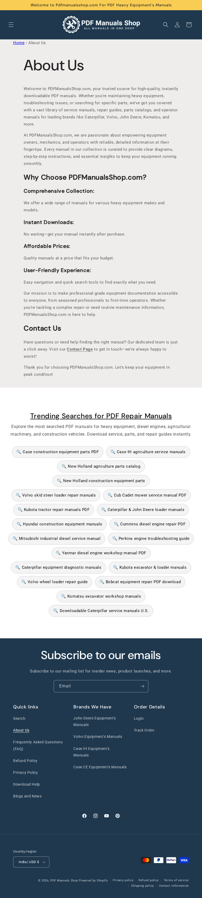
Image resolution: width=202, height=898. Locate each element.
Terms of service (176, 880)
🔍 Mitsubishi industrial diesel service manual (57, 538)
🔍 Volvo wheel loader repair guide (54, 581)
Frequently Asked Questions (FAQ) (38, 745)
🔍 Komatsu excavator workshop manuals (101, 596)
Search (19, 718)
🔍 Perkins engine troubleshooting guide (151, 538)
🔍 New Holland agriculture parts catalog (101, 466)
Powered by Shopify (93, 880)
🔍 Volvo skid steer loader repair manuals (56, 495)
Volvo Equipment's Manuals (97, 736)
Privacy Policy (25, 772)
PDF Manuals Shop (64, 880)
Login (139, 718)
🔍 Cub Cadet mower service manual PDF (147, 495)
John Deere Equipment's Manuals (94, 721)
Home (18, 42)
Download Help (26, 784)
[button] (11, 24)
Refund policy (149, 880)
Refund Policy (25, 761)
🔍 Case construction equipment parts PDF (57, 452)
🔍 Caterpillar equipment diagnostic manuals (58, 567)
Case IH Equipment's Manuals (91, 751)
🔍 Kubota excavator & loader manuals (150, 567)
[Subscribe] (142, 686)
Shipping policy (142, 885)
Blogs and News (27, 796)
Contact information (174, 885)
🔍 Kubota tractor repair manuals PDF (54, 509)
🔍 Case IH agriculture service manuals (148, 452)
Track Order (144, 730)
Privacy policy (123, 880)
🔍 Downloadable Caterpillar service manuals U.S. (101, 610)
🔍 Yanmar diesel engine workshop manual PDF (101, 553)
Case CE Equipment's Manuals (100, 767)
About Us (21, 730)
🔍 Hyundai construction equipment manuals (59, 524)
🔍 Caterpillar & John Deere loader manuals (143, 509)
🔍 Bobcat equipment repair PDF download (140, 581)
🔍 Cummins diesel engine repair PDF (149, 524)
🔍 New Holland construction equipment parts (101, 480)
